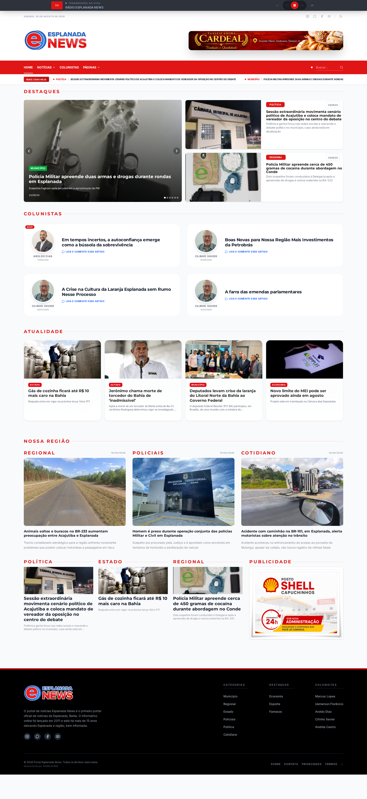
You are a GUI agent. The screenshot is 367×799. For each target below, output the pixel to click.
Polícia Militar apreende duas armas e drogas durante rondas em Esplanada (273, 79)
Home (28, 67)
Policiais (229, 719)
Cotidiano (230, 734)
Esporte (274, 704)
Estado (228, 711)
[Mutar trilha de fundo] (277, 5)
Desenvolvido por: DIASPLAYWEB (41, 766)
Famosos (275, 711)
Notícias (44, 67)
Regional (229, 704)
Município (230, 696)
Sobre (276, 764)
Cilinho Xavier (206, 256)
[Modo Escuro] (341, 16)
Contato (291, 764)
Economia (276, 696)
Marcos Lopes (325, 696)
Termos (331, 764)
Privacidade (312, 764)
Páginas (89, 67)
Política (228, 727)
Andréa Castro (325, 727)
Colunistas (69, 67)
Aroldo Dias (42, 256)
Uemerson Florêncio (329, 704)
